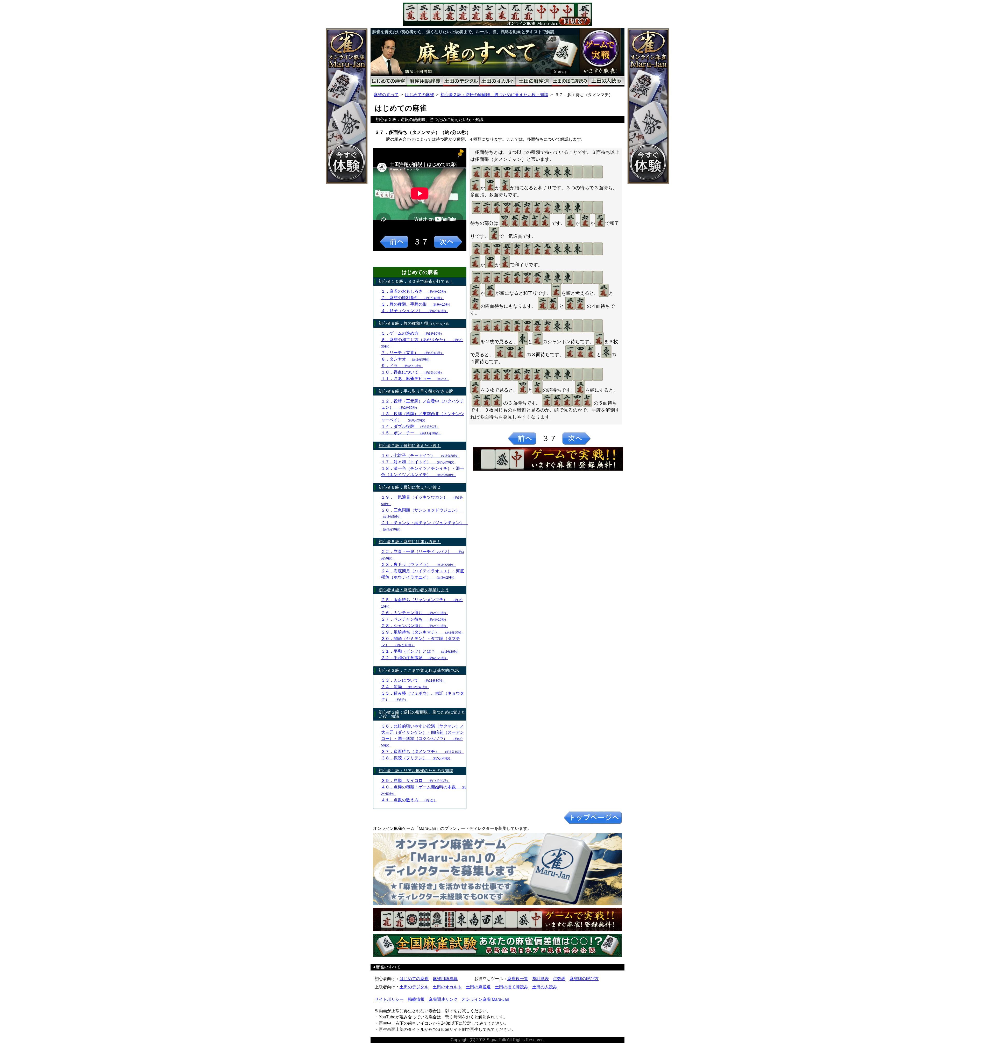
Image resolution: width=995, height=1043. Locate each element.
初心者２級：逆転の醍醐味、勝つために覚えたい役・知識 (494, 94)
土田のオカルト (447, 987)
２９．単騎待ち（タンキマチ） (422, 632)
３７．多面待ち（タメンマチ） (422, 751)
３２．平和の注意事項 (414, 658)
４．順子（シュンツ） (414, 310)
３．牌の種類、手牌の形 (416, 304)
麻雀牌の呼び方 (584, 978)
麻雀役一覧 (517, 978)
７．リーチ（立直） (412, 352)
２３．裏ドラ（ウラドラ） (418, 564)
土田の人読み (544, 987)
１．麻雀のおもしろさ (414, 291)
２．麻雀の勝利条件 (412, 298)
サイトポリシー (389, 999)
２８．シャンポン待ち (414, 625)
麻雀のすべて (386, 94)
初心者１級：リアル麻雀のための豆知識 (416, 770)
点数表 (559, 978)
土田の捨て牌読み (511, 987)
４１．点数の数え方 (409, 800)
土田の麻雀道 (478, 987)
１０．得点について (412, 372)
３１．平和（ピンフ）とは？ (420, 651)
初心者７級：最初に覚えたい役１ (410, 445)
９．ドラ (402, 365)
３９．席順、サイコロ (415, 780)
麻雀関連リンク (443, 999)
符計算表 (540, 978)
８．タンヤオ (406, 359)
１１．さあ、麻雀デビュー (415, 378)
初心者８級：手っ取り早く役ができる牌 (416, 391)
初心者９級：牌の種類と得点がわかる (414, 323)
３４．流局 (405, 687)
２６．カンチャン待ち (414, 612)
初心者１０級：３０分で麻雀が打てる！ (416, 281)
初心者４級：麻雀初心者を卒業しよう (414, 590)
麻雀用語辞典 (445, 978)
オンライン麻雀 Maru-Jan (485, 999)
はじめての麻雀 (419, 94)
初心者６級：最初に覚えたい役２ (410, 487)
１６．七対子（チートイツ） (420, 455)
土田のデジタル (414, 987)
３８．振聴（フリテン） (416, 758)
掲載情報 (416, 999)
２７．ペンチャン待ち (414, 619)
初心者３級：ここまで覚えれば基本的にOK (419, 670)
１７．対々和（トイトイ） (418, 462)
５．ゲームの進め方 (412, 333)
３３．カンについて (413, 680)
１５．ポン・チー (411, 433)
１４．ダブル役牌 (410, 426)
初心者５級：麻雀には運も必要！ (410, 542)
